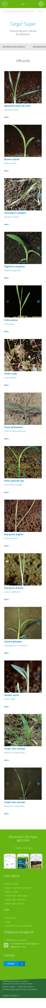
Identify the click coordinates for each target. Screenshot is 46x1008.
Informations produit (13, 47)
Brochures (11, 917)
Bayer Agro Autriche (16, 899)
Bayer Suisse (12, 891)
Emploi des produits (25, 986)
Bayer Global (12, 883)
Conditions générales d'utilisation (15, 981)
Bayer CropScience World (18, 887)
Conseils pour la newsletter (19, 925)
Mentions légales (8, 986)
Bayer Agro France (15, 903)
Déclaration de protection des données (17, 983)
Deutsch (40, 11)
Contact (10, 963)
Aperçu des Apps (24, 847)
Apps (8, 921)
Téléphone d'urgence (16, 940)
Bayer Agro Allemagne (16, 895)
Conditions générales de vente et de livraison (19, 989)
